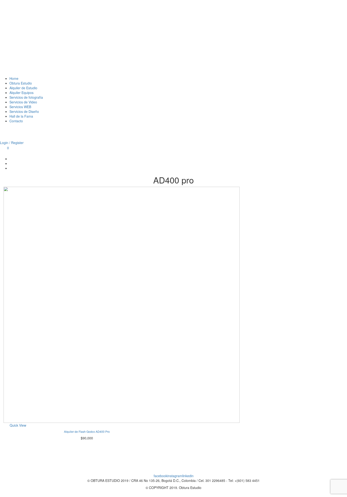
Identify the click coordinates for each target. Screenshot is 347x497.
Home (13, 78)
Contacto (16, 121)
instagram (174, 475)
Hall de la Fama (21, 116)
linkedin (188, 475)
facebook (160, 475)
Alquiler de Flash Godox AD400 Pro (87, 431)
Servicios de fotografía (26, 97)
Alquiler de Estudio (23, 87)
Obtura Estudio (20, 83)
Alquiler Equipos (21, 92)
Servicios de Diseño (24, 111)
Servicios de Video (23, 102)
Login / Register (12, 142)
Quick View (18, 425)
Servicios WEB (20, 106)
